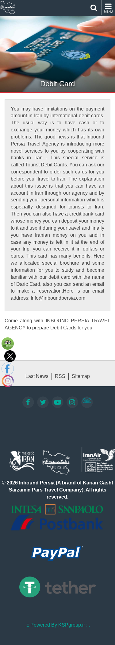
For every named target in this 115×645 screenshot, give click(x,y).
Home (7, 7)
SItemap (81, 376)
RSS (60, 376)
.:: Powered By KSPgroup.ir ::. (57, 625)
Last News (36, 376)
